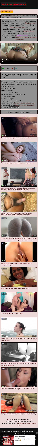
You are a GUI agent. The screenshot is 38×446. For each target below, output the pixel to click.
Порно (9, 420)
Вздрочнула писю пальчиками (25, 105)
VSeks (19, 425)
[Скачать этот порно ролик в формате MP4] (16, 68)
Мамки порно (31, 423)
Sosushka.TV (21, 423)
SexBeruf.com (28, 31)
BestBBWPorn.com (17, 27)
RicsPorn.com (30, 23)
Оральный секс (14, 107)
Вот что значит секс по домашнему (25, 103)
